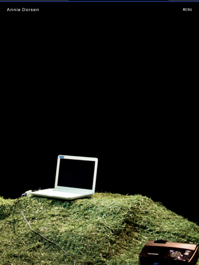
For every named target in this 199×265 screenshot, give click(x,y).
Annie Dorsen (23, 9)
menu (187, 9)
